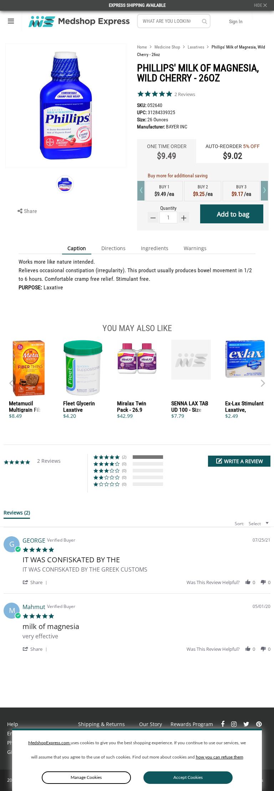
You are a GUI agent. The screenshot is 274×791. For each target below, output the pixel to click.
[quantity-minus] (153, 217)
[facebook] (223, 724)
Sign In (236, 21)
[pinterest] (259, 724)
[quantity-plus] (183, 217)
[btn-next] (11, 379)
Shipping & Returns (101, 724)
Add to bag (233, 214)
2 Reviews (184, 94)
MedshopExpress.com (49, 743)
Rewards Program (192, 724)
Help (12, 724)
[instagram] (234, 724)
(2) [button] (124, 457)
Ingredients (154, 248)
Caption (76, 248)
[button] (239, 461)
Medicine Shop (167, 47)
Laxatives (196, 47)
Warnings (195, 248)
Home (142, 47)
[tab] (17, 514)
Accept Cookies (188, 777)
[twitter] (247, 724)
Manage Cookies (86, 777)
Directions (113, 248)
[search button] (204, 21)
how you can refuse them (219, 757)
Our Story (150, 724)
